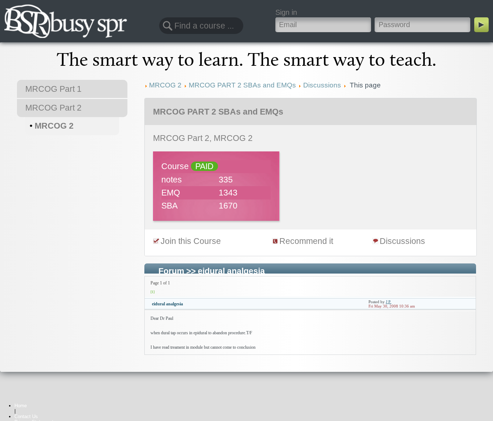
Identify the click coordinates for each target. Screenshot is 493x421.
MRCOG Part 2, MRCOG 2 (203, 138)
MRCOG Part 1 (53, 89)
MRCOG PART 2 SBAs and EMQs (218, 111)
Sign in (286, 12)
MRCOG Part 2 (53, 107)
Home (20, 405)
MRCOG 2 (54, 125)
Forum (171, 271)
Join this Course (191, 241)
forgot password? (402, 12)
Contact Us (26, 416)
